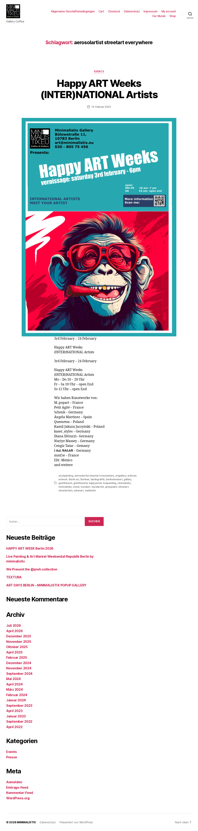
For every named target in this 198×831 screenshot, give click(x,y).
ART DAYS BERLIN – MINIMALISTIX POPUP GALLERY (46, 585)
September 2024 (19, 674)
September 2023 (19, 706)
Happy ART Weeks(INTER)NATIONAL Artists (99, 88)
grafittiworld (80, 483)
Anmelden (14, 782)
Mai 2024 (13, 679)
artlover (131, 475)
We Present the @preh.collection (31, 569)
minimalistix (65, 486)
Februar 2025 (16, 657)
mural (76, 486)
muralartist (98, 486)
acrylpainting (65, 475)
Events (99, 71)
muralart (85, 486)
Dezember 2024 (18, 663)
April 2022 (14, 727)
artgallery (120, 475)
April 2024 (14, 684)
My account (168, 11)
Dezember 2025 (18, 636)
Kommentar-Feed (19, 793)
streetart (123, 486)
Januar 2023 (16, 716)
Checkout (114, 11)
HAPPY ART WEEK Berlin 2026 (29, 548)
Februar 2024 (16, 695)
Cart (101, 11)
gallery (127, 479)
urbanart (79, 490)
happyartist (95, 483)
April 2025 (14, 652)
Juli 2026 (13, 625)
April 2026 (14, 631)
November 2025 (18, 642)
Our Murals (159, 16)
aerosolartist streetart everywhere (94, 475)
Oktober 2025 (17, 647)
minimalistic (124, 483)
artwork (62, 479)
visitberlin (90, 490)
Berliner (84, 479)
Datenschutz (132, 11)
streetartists (65, 490)
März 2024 (14, 689)
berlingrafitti (98, 479)
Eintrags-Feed (17, 787)
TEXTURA (14, 577)
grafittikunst (65, 483)
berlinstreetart (114, 479)
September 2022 (19, 721)
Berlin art (74, 479)
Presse (11, 757)
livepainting (109, 483)
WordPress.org (18, 798)
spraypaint (111, 486)
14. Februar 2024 (101, 106)
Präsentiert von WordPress (76, 822)
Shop (173, 16)
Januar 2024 (16, 700)
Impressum (151, 11)
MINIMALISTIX (26, 822)
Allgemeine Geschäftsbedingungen (73, 11)
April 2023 (14, 711)
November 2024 (18, 668)
